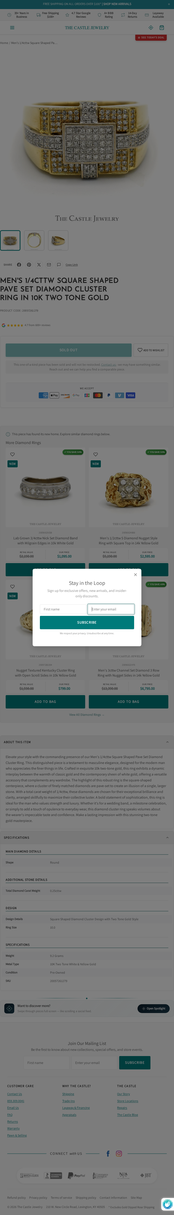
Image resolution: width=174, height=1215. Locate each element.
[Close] (135, 575)
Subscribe (87, 622)
